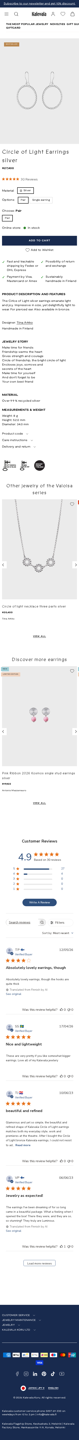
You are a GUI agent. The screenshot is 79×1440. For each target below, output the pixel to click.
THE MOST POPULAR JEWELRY (27, 24)
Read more (22, 1145)
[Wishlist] (63, 14)
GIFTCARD (13, 28)
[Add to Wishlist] (72, 504)
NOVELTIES (57, 24)
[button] (6, 14)
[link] (53, 14)
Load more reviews (39, 1263)
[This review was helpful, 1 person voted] (61, 1246)
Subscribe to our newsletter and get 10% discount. (39, 3)
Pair (7, 218)
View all (39, 636)
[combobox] (57, 933)
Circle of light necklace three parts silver (34, 606)
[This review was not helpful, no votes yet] (68, 1009)
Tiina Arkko (25, 322)
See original (13, 994)
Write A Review (39, 902)
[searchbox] (22, 922)
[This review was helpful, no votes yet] (61, 1009)
